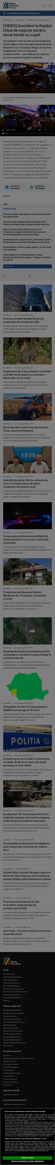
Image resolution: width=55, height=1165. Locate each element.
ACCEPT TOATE (27, 1158)
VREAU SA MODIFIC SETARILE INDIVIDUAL (27, 1161)
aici (6, 1131)
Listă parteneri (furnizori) (11, 1152)
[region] (27, 1136)
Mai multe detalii (33, 1120)
